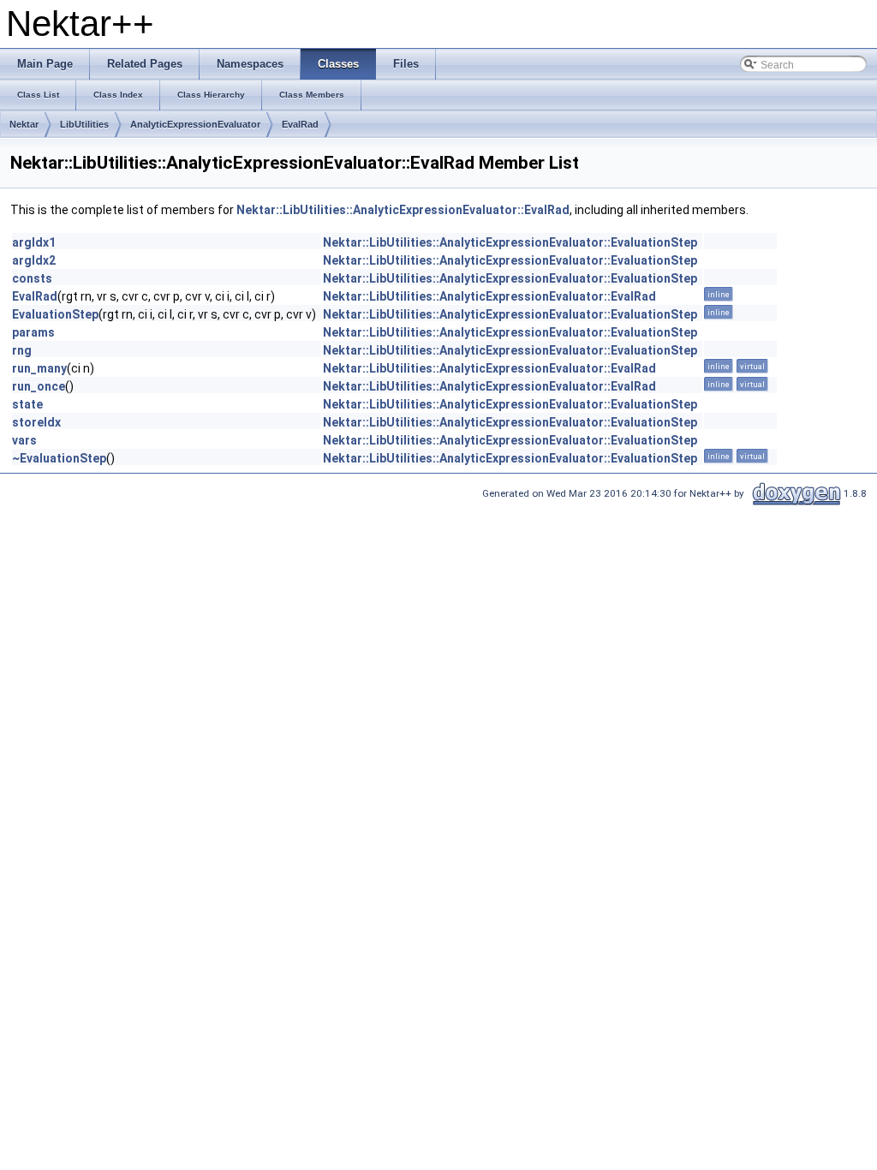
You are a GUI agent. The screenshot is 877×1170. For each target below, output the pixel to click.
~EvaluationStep (59, 458)
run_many (39, 368)
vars (24, 440)
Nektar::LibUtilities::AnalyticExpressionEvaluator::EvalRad (403, 210)
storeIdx (36, 422)
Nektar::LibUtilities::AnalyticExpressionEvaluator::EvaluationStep (510, 242)
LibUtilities (84, 124)
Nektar (24, 124)
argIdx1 (34, 242)
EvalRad (300, 124)
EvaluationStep (55, 314)
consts (32, 278)
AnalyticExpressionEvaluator (195, 124)
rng (22, 350)
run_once (38, 386)
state (27, 404)
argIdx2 (34, 260)
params (33, 332)
